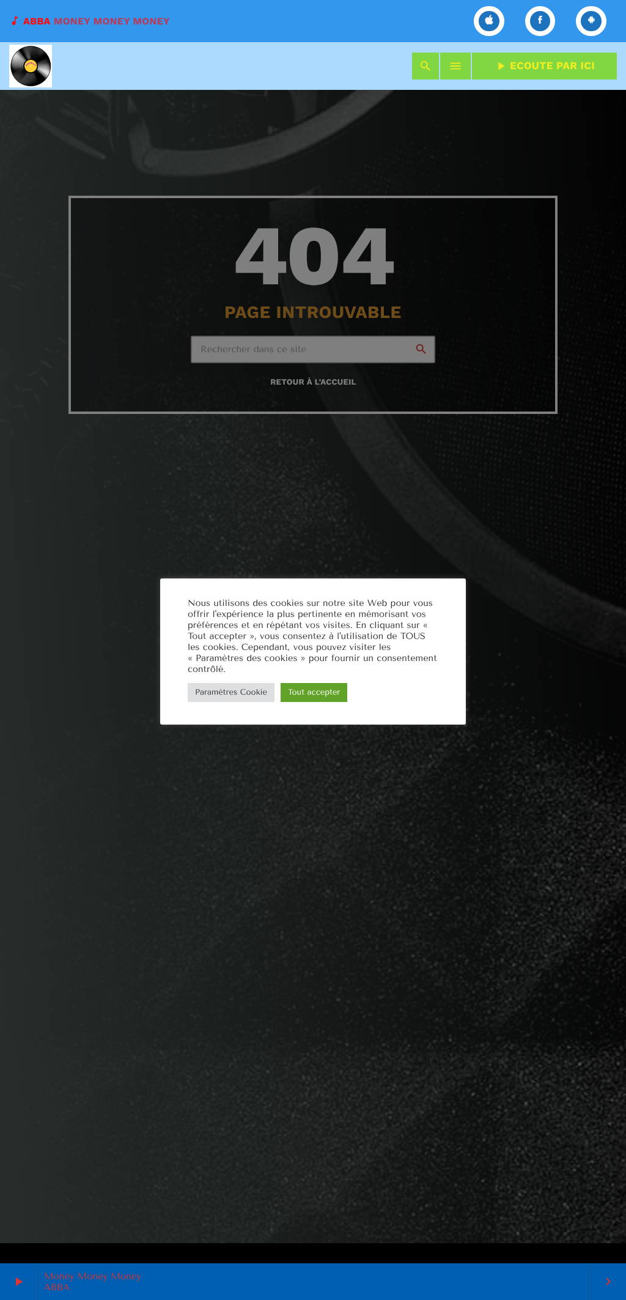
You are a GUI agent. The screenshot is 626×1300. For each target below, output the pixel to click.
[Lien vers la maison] (30, 66)
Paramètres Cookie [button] (231, 692)
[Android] (591, 21)
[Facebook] (540, 21)
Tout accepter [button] (314, 692)
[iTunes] (489, 21)
